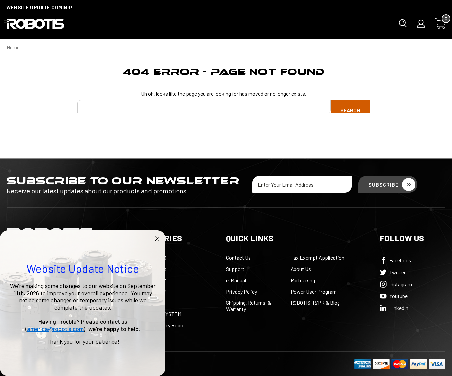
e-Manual (236, 280)
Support (235, 269)
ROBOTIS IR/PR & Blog (315, 302)
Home (13, 47)
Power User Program (314, 291)
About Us (301, 269)
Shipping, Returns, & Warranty (248, 305)
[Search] (403, 23)
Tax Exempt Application (317, 257)
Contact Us (238, 257)
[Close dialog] (157, 238)
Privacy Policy (241, 291)
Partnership (304, 280)
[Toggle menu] (6, 22)
